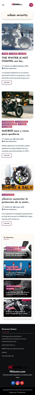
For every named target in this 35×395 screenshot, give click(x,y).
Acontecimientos (21, 121)
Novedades (13, 53)
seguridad (22, 53)
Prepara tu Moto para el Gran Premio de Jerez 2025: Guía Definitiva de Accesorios (17, 313)
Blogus (11, 392)
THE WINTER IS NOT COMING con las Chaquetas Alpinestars (15, 61)
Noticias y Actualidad (9, 124)
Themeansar (21, 392)
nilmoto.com (9, 66)
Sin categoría (7, 126)
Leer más (7, 82)
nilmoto (5, 53)
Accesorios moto (8, 121)
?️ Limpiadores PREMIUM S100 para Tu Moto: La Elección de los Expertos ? (16, 275)
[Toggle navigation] (3, 5)
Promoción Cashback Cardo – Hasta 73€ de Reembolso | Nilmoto (17, 255)
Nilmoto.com (17, 371)
